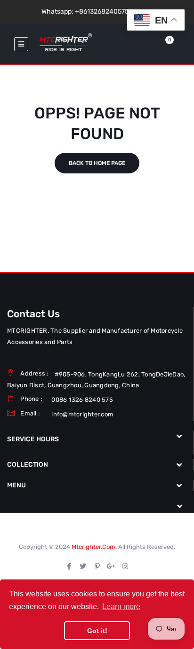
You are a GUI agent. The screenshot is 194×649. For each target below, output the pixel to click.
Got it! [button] (97, 630)
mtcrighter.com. (94, 546)
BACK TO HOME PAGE (97, 163)
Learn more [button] (121, 606)
